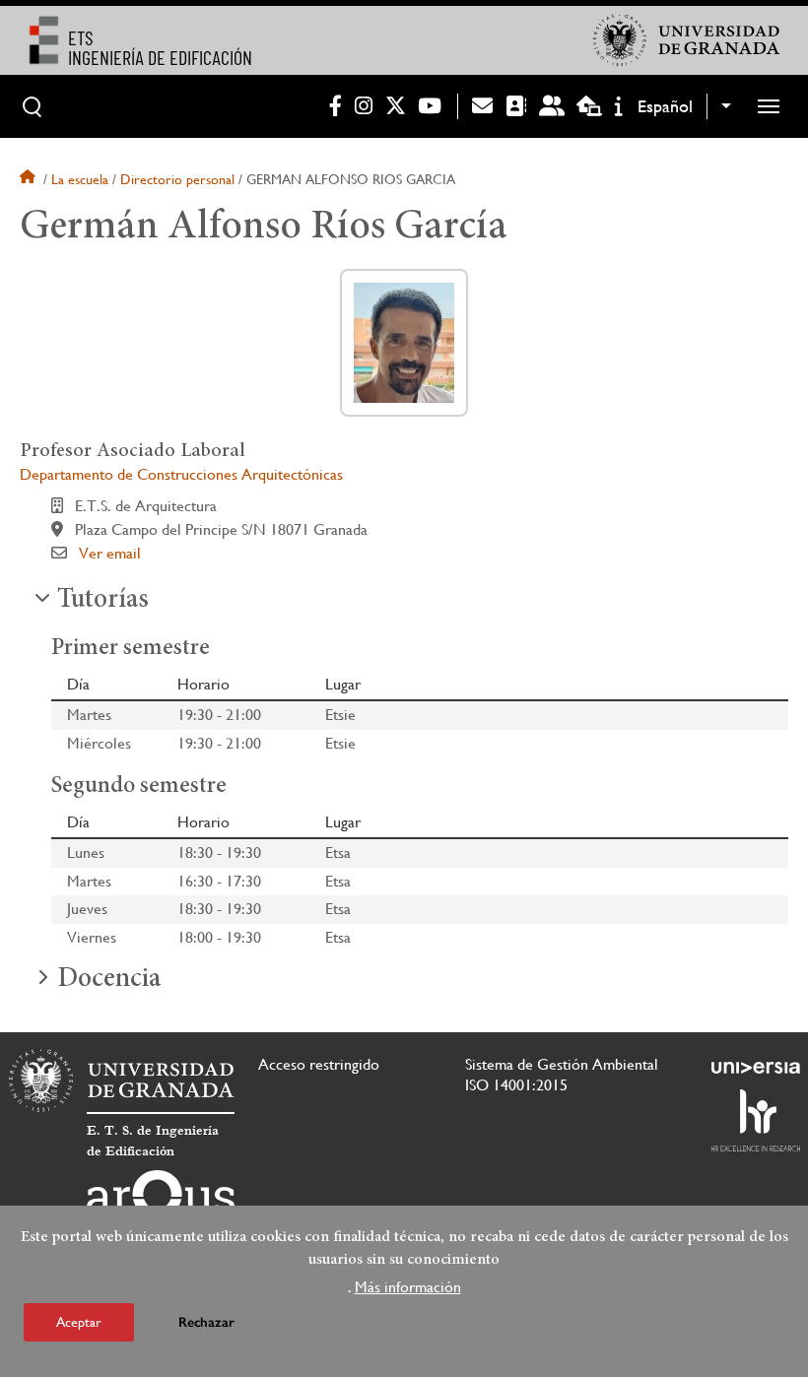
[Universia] (755, 1068)
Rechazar (206, 1322)
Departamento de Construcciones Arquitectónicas (181, 474)
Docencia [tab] (109, 980)
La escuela (79, 179)
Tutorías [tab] (103, 601)
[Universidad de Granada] (686, 40)
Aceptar (78, 1322)
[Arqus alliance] (161, 1201)
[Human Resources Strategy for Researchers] (755, 1119)
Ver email (110, 553)
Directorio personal (177, 179)
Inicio (29, 179)
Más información (408, 1287)
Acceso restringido (318, 1064)
